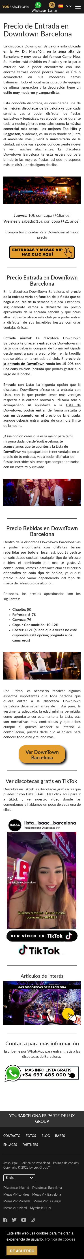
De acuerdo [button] (22, 1250)
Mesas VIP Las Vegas (47, 1201)
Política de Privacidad (35, 1163)
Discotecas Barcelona (47, 1188)
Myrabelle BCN (40, 1208)
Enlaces (10, 1145)
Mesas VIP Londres (16, 1194)
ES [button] (66, 6)
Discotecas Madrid (16, 1188)
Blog (45, 1136)
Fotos (31, 1136)
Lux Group (41, 1167)
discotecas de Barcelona (41, 108)
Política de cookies (66, 1163)
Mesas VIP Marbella (16, 1201)
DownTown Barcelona (42, 46)
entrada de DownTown (57, 343)
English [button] (10, 1177)
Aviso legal (10, 1163)
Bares (60, 1136)
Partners (30, 1145)
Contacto (11, 1136)
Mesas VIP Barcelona (46, 1194)
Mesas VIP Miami (15, 1208)
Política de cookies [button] (60, 1239)
